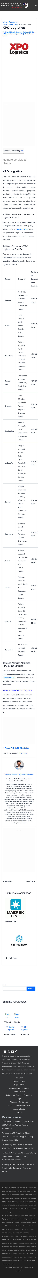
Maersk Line (10, 921)
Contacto (19, 1112)
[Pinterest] (16, 1051)
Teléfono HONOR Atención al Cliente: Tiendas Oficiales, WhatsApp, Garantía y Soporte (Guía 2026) (17, 1136)
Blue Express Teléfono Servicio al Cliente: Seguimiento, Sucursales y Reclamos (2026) (18, 1168)
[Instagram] (8, 1051)
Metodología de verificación (19, 1088)
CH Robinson (11, 958)
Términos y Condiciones (19, 1102)
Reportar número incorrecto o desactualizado (19, 1107)
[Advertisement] (19, 81)
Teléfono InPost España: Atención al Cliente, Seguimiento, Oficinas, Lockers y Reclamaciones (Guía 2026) (19, 1156)
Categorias (19, 1078)
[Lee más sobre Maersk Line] (15, 908)
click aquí (23, 753)
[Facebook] (5, 1051)
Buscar (5, 985)
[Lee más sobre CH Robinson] (19, 941)
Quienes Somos (19, 1081)
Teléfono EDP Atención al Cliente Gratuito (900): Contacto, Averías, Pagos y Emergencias (18, 1125)
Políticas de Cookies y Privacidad (19, 1095)
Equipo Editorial (19, 1085)
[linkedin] (12, 1051)
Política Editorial (19, 1092)
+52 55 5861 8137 (10, 678)
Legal (19, 1099)
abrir (21, 151)
